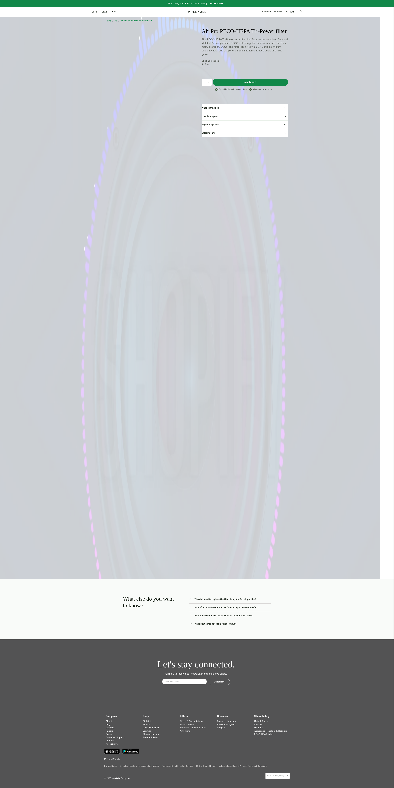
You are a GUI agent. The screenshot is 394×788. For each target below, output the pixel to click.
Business (266, 12)
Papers (109, 731)
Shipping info (209, 133)
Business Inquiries (226, 721)
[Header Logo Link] (197, 12)
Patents (110, 740)
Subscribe (219, 682)
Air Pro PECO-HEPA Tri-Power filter (137, 21)
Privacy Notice (110, 766)
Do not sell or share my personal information (139, 766)
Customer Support (115, 737)
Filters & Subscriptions (191, 721)
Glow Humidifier (151, 727)
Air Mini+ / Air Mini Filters (192, 727)
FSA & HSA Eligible (263, 734)
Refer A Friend (150, 737)
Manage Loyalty (151, 734)
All (116, 21)
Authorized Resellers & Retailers (270, 731)
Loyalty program (210, 116)
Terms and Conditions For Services (177, 766)
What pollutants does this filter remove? (215, 624)
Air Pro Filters (187, 724)
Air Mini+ (147, 721)
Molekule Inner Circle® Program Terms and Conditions (243, 766)
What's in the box (211, 108)
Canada (258, 724)
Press (109, 734)
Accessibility (112, 744)
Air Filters (185, 731)
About (109, 721)
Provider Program (226, 724)
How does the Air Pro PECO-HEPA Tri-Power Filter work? (224, 616)
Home (108, 21)
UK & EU (258, 727)
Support (278, 12)
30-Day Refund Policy (206, 766)
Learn (105, 12)
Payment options (211, 125)
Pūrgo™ (221, 727)
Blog (114, 12)
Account (290, 12)
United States (261, 721)
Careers (110, 727)
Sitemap (147, 731)
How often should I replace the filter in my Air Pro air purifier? (226, 607)
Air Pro (146, 724)
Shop (94, 12)
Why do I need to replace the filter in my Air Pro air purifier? (225, 599)
